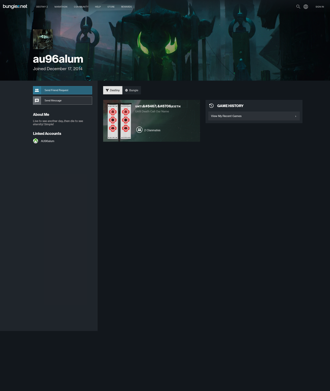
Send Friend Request (56, 90)
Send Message (53, 100)
